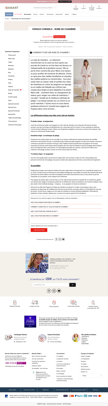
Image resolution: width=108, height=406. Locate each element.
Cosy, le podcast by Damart (64, 376)
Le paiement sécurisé (62, 359)
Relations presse (85, 369)
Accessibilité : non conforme (40, 368)
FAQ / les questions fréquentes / (53, 47)
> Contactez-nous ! (39, 230)
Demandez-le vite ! (21, 341)
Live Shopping (60, 373)
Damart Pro (84, 372)
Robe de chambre (68, 47)
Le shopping (59, 356)
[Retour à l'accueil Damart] (11, 8)
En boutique (59, 368)
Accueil (7, 18)
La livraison (59, 361)
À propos (83, 361)
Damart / (41, 47)
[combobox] (44, 7)
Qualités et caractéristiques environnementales (64, 379)
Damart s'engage (85, 356)
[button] (92, 375)
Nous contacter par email (39, 356)
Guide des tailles (36, 366)
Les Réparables (85, 359)
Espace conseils (60, 371)
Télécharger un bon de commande (14, 366)
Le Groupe (84, 364)
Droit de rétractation (37, 359)
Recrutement (84, 366)
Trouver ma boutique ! (56, 341)
